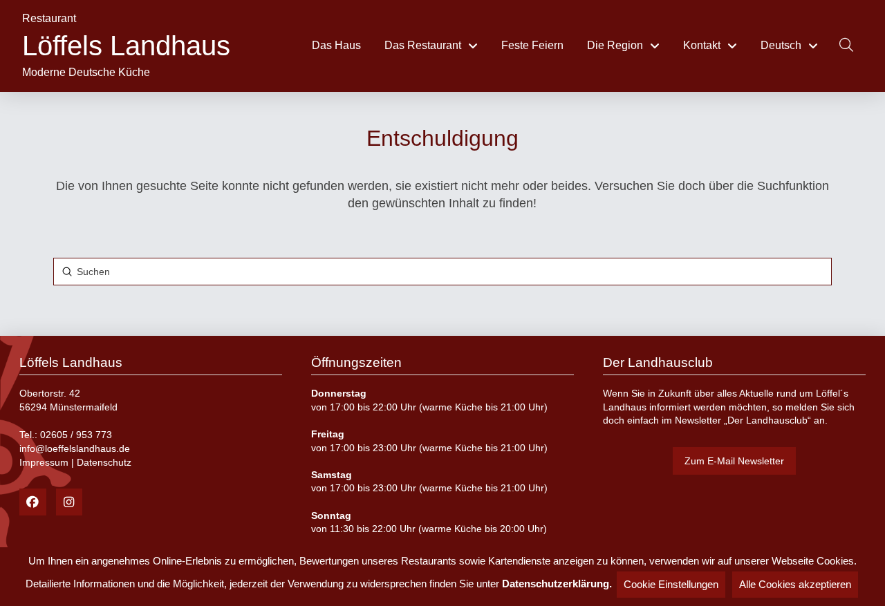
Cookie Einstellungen (671, 584)
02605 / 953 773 (76, 434)
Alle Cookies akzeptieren (795, 584)
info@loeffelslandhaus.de (74, 448)
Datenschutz (104, 462)
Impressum (43, 462)
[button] (846, 44)
